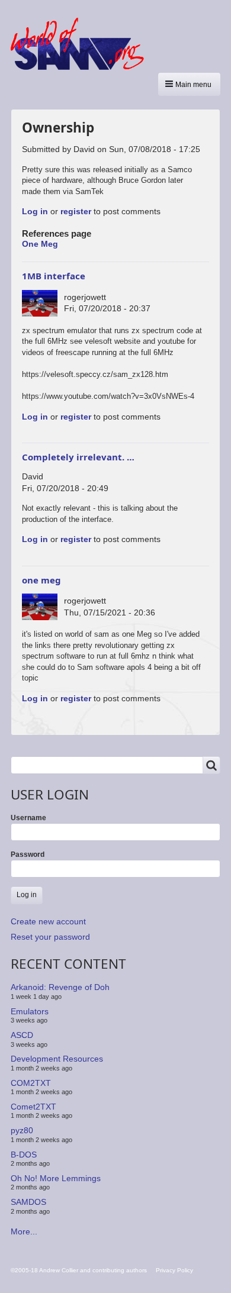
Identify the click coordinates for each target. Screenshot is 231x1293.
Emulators (30, 1011)
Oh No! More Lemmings (56, 1178)
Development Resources (57, 1058)
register (75, 211)
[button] (189, 84)
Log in (35, 211)
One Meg (40, 244)
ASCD (22, 1035)
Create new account (48, 921)
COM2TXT (31, 1082)
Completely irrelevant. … (78, 457)
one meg (41, 580)
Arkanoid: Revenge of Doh (60, 987)
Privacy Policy (174, 1270)
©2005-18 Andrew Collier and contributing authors (79, 1270)
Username (28, 818)
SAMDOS (28, 1202)
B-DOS (24, 1154)
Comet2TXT (33, 1106)
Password (27, 854)
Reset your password (50, 936)
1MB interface (53, 276)
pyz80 (22, 1130)
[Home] (82, 44)
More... (24, 1231)
